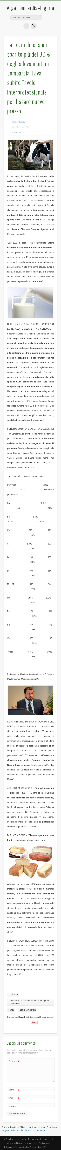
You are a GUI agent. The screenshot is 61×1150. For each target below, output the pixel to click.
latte (12, 1009)
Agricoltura (16, 132)
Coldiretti (14, 994)
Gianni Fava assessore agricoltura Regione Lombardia (29, 1002)
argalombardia (18, 122)
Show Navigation (49, 61)
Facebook (26, 26)
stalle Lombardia (28, 1009)
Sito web (12, 1106)
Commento (14, 1061)
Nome (14, 1090)
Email (14, 1098)
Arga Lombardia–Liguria (30, 7)
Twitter (34, 26)
